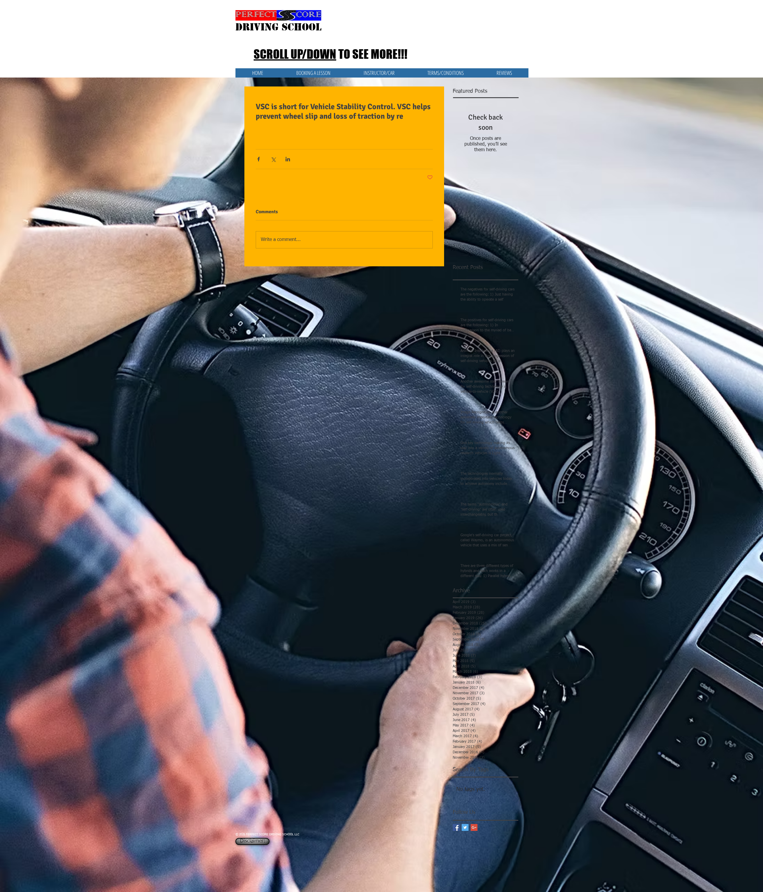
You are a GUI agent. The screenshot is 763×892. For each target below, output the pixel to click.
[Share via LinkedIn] (288, 159)
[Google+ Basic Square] (474, 827)
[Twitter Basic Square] (465, 827)
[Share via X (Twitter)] (273, 159)
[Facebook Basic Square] (456, 827)
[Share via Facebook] (258, 159)
